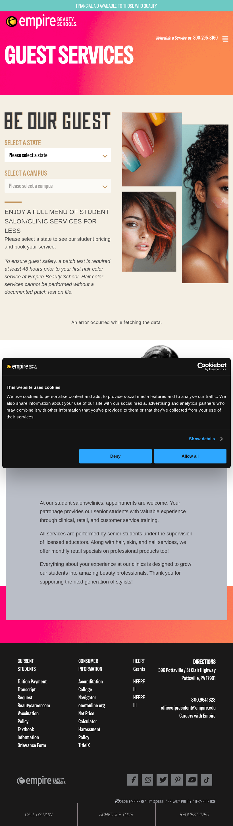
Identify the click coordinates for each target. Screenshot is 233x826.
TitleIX (84, 745)
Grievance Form (32, 745)
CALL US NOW (39, 814)
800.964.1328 (203, 699)
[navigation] (48, 21)
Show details (202, 438)
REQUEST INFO (194, 814)
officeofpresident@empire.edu (188, 707)
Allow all (190, 456)
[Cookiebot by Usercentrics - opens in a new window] (201, 366)
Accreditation (90, 681)
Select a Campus (26, 173)
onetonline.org (91, 705)
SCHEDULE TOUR (116, 814)
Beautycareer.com (34, 705)
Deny (115, 456)
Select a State (23, 142)
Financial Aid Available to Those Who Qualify (116, 6)
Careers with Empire (197, 715)
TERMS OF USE (205, 801)
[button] (225, 38)
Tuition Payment (32, 681)
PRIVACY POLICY (180, 801)
